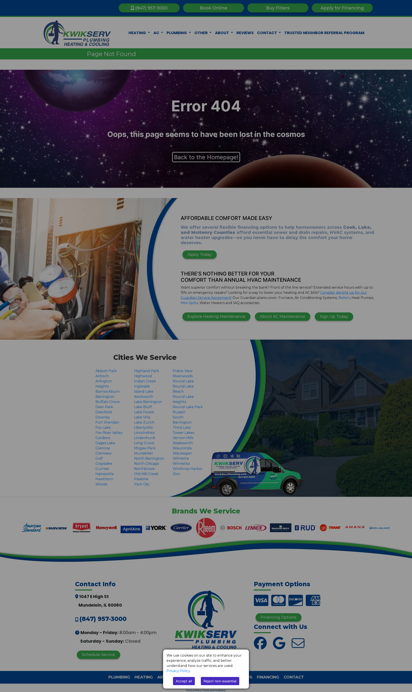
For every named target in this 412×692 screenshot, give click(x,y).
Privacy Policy (178, 671)
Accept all (184, 681)
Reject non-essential (220, 681)
